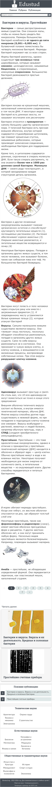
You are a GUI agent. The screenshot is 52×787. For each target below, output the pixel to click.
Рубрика (23, 10)
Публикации (34, 10)
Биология (9, 740)
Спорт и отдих (26, 768)
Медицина (26, 743)
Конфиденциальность (31, 783)
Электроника (9, 724)
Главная (13, 10)
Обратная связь (18, 783)
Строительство (26, 720)
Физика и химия (9, 749)
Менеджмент (9, 768)
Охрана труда (26, 715)
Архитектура (9, 715)
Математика (9, 743)
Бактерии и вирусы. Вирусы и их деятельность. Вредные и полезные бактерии (28, 693)
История (26, 765)
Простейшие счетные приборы (21, 699)
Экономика (26, 774)
